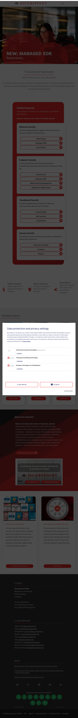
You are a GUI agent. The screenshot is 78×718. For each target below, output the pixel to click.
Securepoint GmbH (68, 391)
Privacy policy (27, 341)
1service (19, 353)
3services (19, 361)
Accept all (56, 384)
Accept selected (21, 384)
